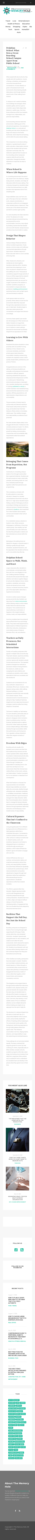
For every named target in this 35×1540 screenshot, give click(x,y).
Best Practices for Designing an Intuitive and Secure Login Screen (17, 1353)
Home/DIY (25, 29)
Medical (23, 1341)
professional (19, 1441)
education (12, 1411)
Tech (10, 29)
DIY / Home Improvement (17, 1202)
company (12, 1405)
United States (18, 1455)
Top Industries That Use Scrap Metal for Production (17, 1120)
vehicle (11, 1458)
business (12, 1403)
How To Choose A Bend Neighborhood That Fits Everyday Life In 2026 (17, 1318)
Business (17, 1124)
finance (18, 1416)
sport (11, 1447)
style (11, 1450)
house (11, 1433)
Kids (20, 1436)
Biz (31, 27)
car (17, 1403)
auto (10, 1400)
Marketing (12, 1438)
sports (16, 1447)
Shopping (16, 27)
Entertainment (24, 21)
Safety (11, 1444)
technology (13, 1452)
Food (10, 1305)
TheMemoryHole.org (21, 1491)
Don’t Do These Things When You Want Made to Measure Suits (17, 1159)
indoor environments (21, 601)
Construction (13, 1376)
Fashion (17, 1163)
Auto (19, 32)
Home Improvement (15, 1430)
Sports (16, 29)
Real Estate (12, 1322)
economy (22, 1408)
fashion (11, 1416)
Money (8, 27)
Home (11, 1427)
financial (12, 1419)
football (20, 1419)
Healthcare (13, 1425)
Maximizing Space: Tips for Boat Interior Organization (17, 1198)
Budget (16, 1400)
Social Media (19, 1444)
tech (16, 1450)
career (22, 1403)
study (23, 1447)
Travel (8, 21)
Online (11, 1441)
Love (14, 21)
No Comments (15, 68)
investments (13, 1436)
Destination (13, 1408)
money (20, 1438)
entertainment (14, 1414)
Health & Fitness (14, 24)
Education (26, 24)
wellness (18, 1458)
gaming (17, 1422)
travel (21, 1452)
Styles (25, 27)
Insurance (18, 1433)
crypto (18, 1405)
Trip (10, 1455)
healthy (21, 1425)
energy (20, 1411)
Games (11, 1422)
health (23, 1422)
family (23, 1414)
